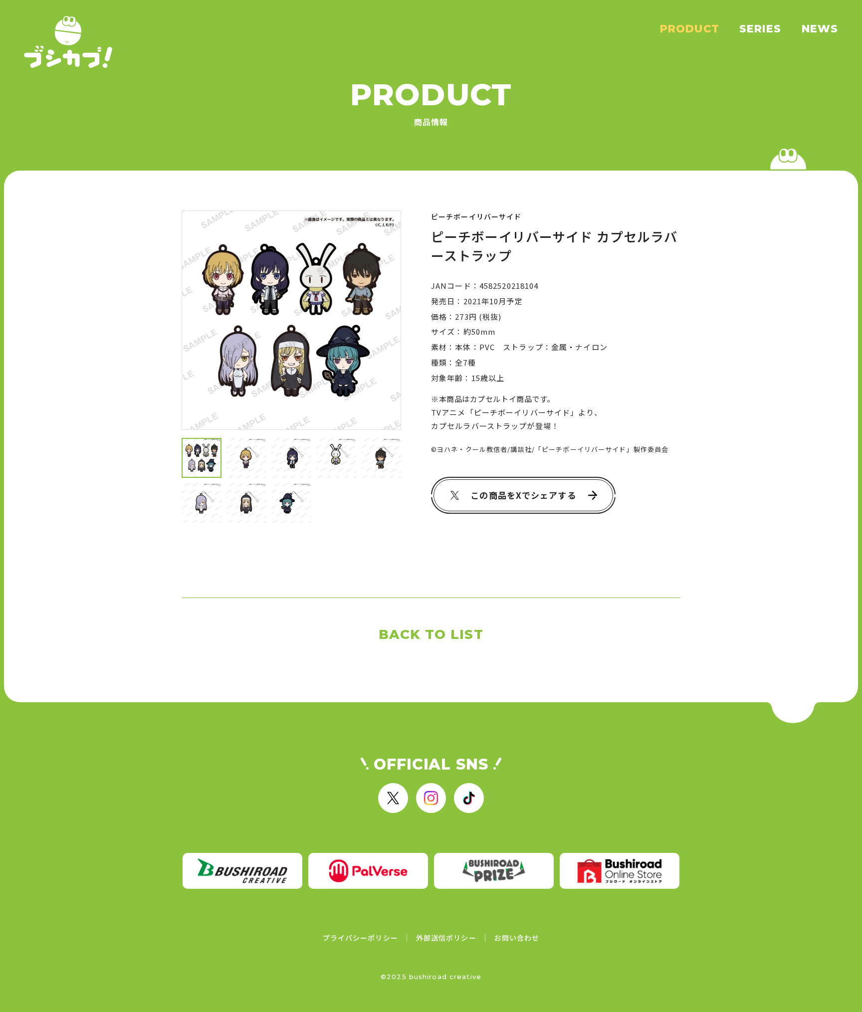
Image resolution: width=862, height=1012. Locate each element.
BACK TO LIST (431, 634)
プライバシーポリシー (360, 938)
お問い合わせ (517, 938)
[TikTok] (469, 798)
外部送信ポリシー (446, 938)
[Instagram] (431, 798)
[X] (393, 798)
